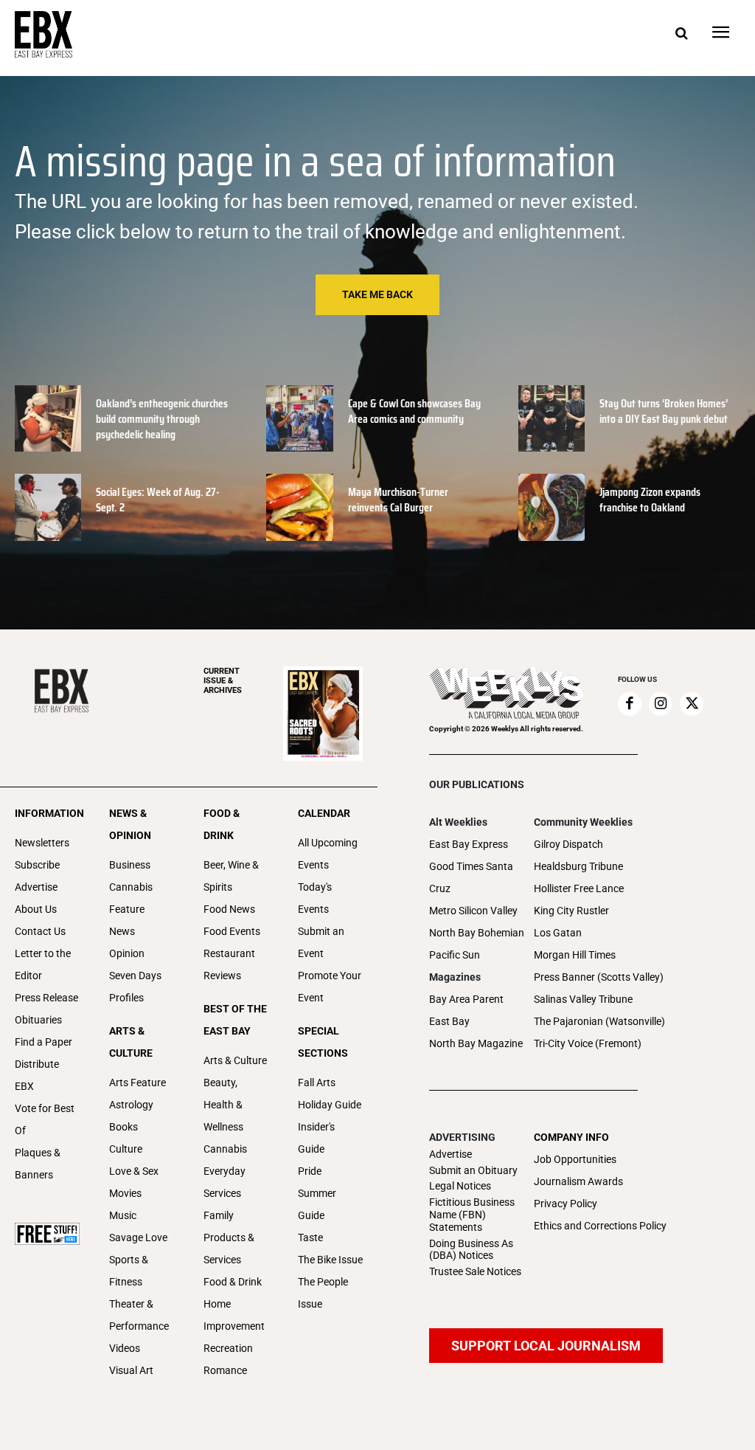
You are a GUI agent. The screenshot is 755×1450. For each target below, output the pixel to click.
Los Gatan (558, 933)
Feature (127, 909)
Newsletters (42, 843)
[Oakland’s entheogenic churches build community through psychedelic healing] (48, 418)
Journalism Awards (578, 1181)
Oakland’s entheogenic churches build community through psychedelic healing (162, 418)
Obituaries (38, 1020)
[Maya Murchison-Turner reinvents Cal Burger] (299, 507)
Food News (229, 909)
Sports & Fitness (128, 1271)
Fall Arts (316, 1082)
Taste (310, 1237)
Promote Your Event (329, 987)
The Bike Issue (330, 1260)
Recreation (228, 1348)
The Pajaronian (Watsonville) (599, 1021)
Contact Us (40, 931)
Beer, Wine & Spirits (231, 876)
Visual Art (131, 1370)
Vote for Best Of (44, 1119)
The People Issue (323, 1293)
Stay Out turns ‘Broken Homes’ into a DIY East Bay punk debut (663, 411)
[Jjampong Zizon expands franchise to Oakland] (551, 507)
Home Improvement (234, 1315)
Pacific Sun (454, 955)
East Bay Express (468, 844)
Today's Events (315, 898)
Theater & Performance (139, 1315)
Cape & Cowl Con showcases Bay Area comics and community (414, 411)
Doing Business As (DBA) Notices (471, 1249)
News (122, 931)
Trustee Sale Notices (475, 1271)
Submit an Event (321, 942)
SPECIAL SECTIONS (323, 1042)
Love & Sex (134, 1171)
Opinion (127, 953)
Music (122, 1215)
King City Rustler (571, 910)
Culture (125, 1149)
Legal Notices (460, 1186)
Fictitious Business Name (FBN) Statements (472, 1214)
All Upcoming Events (328, 854)
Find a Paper (43, 1042)
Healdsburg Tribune (578, 866)
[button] (681, 34)
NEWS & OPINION (130, 824)
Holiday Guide (329, 1105)
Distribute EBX (37, 1075)
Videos (124, 1348)
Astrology (131, 1105)
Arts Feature (137, 1082)
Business (129, 865)
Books (123, 1127)
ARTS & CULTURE (131, 1042)
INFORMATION (47, 813)
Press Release (46, 998)
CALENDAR (324, 813)
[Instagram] (660, 704)
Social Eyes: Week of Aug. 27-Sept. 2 (158, 500)
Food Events (231, 931)
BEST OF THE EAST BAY (235, 1020)
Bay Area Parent (466, 999)
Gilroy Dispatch (568, 844)
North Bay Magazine (476, 1043)
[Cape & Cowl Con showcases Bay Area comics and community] (299, 418)
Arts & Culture (235, 1060)
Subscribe (37, 865)
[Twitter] (691, 704)
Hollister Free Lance (579, 888)
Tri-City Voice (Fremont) (587, 1043)
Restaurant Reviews (229, 964)
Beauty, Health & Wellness (223, 1105)
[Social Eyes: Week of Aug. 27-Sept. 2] (48, 507)
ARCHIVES (222, 680)
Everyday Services (224, 1182)
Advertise (36, 887)
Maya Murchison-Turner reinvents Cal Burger (398, 500)
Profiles (126, 998)
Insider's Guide (316, 1138)
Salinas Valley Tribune (583, 999)
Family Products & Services (228, 1237)
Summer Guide (317, 1204)
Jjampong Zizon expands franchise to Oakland (649, 500)
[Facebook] (629, 704)
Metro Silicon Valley (473, 910)
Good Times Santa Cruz (471, 877)
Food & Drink (232, 1282)
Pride (309, 1171)
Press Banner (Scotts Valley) (599, 977)
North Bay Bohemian (476, 933)
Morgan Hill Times (575, 955)
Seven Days (135, 975)
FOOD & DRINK (221, 824)
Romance (225, 1370)
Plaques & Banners (37, 1164)
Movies (125, 1193)
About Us (36, 909)
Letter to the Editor (43, 964)
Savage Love (138, 1237)
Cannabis (131, 887)
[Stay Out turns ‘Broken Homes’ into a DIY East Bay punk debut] (551, 418)
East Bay (449, 1021)
